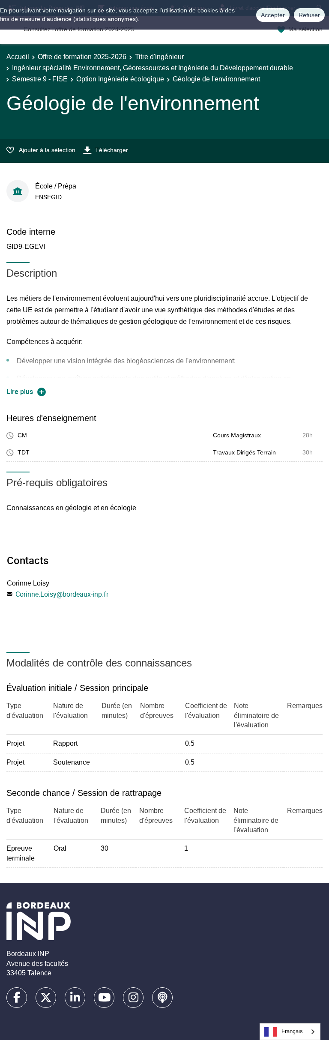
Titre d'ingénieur (159, 56)
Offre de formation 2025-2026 (82, 56)
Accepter (273, 15)
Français (292, 1031)
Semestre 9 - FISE (40, 79)
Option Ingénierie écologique (120, 79)
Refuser (309, 15)
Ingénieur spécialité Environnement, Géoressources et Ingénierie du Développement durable (152, 68)
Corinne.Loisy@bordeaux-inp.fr (61, 594)
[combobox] (290, 1031)
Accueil (17, 56)
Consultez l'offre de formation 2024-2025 (79, 29)
